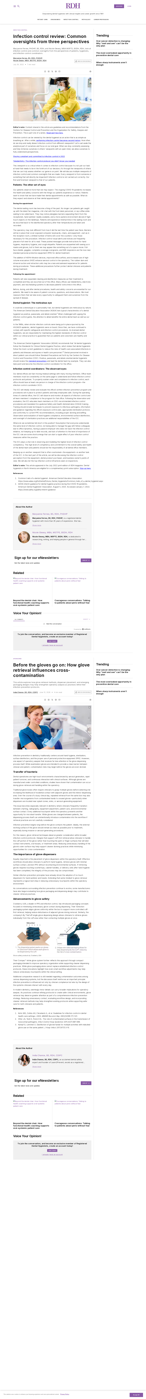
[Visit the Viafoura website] (86, 629)
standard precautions (38, 361)
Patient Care (42, 19)
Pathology (86, 19)
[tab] (19, 619)
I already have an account (52, 645)
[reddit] (56, 71)
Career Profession (101, 19)
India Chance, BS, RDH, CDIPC (25, 692)
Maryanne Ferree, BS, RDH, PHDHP (27, 58)
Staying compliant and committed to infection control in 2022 (39, 156)
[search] (18, 6)
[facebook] (45, 71)
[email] (59, 71)
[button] (14, 6)
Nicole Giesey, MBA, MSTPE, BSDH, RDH (29, 60)
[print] (90, 71)
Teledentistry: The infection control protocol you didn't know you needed (44, 161)
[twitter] (52, 71)
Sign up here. (85, 468)
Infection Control (70, 19)
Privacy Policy (64, 1394)
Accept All (136, 1395)
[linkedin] (49, 71)
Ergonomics (55, 19)
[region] (52, 624)
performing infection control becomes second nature (58, 140)
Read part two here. (54, 133)
